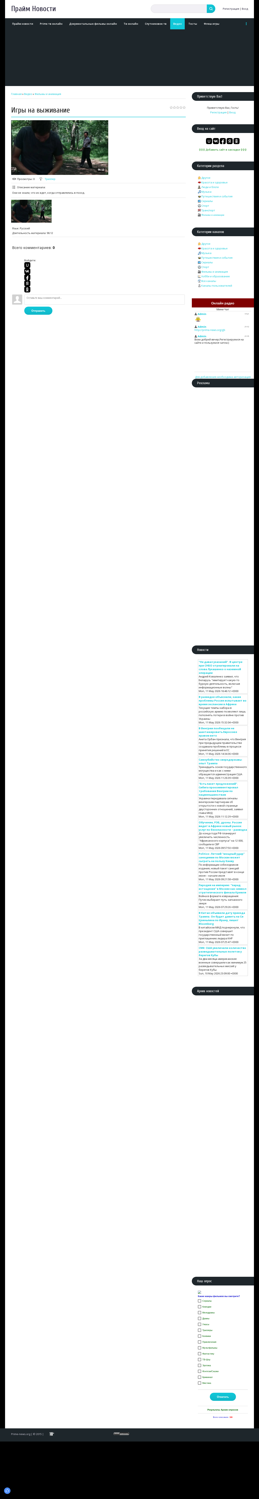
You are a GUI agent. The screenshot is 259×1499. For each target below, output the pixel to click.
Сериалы (207, 201)
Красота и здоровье (214, 182)
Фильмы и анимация (48, 94)
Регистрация (231, 9)
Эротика (206, 1365)
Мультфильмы (209, 1348)
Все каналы (208, 281)
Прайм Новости (33, 8)
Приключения (209, 1342)
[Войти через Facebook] (27, 277)
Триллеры (207, 1330)
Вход (245, 9)
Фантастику (208, 1353)
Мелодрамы (208, 1312)
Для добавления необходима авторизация (223, 377)
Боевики (206, 1336)
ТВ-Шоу (206, 1359)
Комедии (206, 1307)
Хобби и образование (215, 276)
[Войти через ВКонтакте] (27, 271)
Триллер (50, 179)
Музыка (206, 191)
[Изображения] (31, 211)
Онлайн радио (222, 303)
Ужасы (205, 1324)
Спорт (205, 205)
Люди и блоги (210, 187)
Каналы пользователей (216, 285)
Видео (28, 94)
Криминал (207, 1377)
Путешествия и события (216, 196)
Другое (205, 178)
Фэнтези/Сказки (210, 1371)
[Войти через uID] (27, 265)
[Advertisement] (128, 57)
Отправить (38, 310)
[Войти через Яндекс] (27, 283)
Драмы (205, 1318)
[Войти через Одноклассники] (27, 289)
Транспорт (208, 210)
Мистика (206, 1383)
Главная (16, 94)
